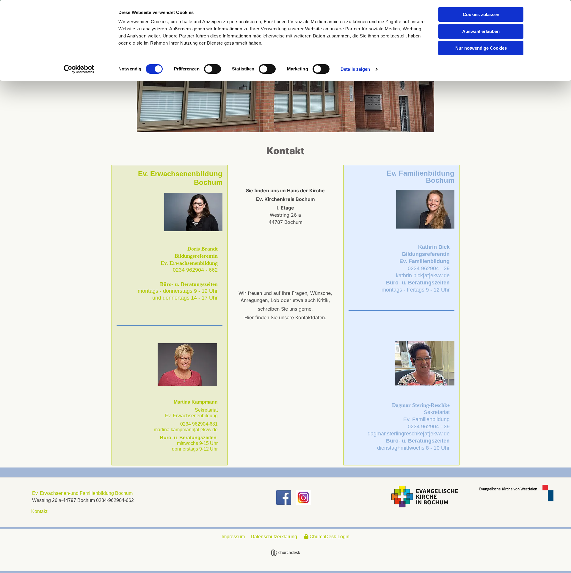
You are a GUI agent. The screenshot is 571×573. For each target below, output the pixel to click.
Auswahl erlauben (481, 31)
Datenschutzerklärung (274, 536)
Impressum (233, 536)
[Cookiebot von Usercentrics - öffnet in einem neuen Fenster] (79, 69)
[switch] (212, 69)
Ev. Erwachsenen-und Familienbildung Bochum (82, 493)
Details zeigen (355, 69)
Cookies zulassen (481, 14)
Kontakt (38, 511)
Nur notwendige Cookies (481, 48)
